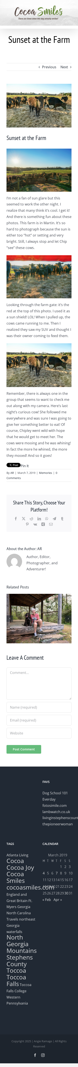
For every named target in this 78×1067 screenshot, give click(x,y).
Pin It (25, 466)
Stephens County (19, 960)
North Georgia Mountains (21, 944)
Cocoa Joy (20, 867)
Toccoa (16, 970)
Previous (49, 67)
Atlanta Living (17, 855)
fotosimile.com (54, 805)
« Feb (46, 899)
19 (49, 886)
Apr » (58, 899)
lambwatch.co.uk (56, 811)
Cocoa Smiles (15, 877)
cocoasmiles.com (30, 887)
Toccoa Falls (16, 980)
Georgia (23, 906)
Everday (48, 799)
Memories (45, 473)
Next (64, 67)
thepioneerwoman (57, 824)
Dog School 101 (55, 793)
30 (66, 893)
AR (12, 473)
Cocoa (15, 861)
